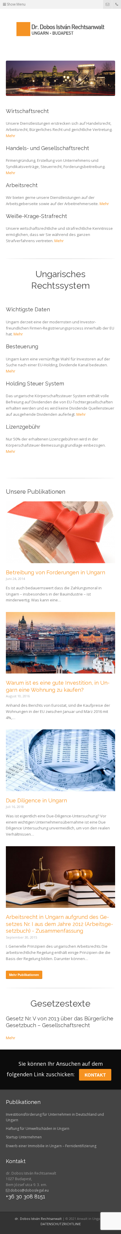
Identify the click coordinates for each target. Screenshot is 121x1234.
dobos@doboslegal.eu (29, 1190)
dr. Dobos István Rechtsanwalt (38, 1218)
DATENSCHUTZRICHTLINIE (61, 1224)
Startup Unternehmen (24, 1137)
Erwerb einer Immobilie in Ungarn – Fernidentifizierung (51, 1145)
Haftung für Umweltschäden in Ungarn (37, 1128)
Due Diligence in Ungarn (36, 800)
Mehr (10, 135)
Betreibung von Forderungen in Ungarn (55, 572)
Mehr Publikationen (24, 974)
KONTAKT (95, 1075)
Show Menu (16, 4)
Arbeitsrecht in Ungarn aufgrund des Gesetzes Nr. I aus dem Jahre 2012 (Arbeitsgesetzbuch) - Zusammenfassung (59, 924)
